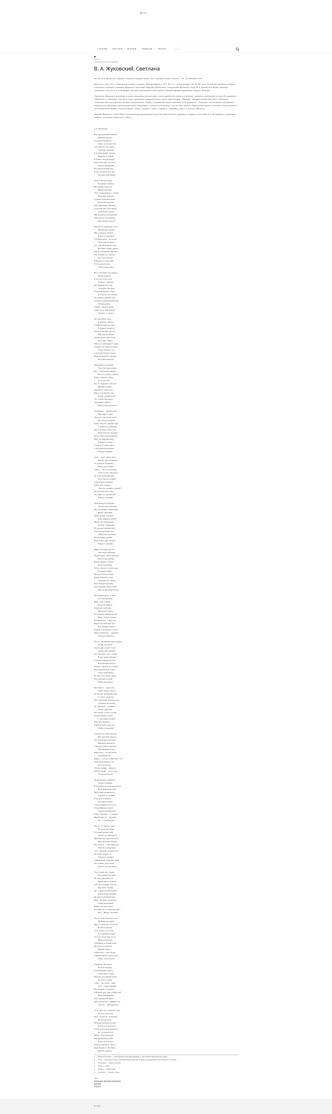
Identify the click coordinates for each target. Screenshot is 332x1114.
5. (94, 1069)
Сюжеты (147, 49)
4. (94, 1066)
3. (94, 1063)
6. (94, 1072)
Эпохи (162, 49)
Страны (102, 49)
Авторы (117, 49)
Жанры (132, 49)
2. (94, 1060)
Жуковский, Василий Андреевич (106, 62)
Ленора (97, 59)
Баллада (97, 1083)
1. (94, 1056)
